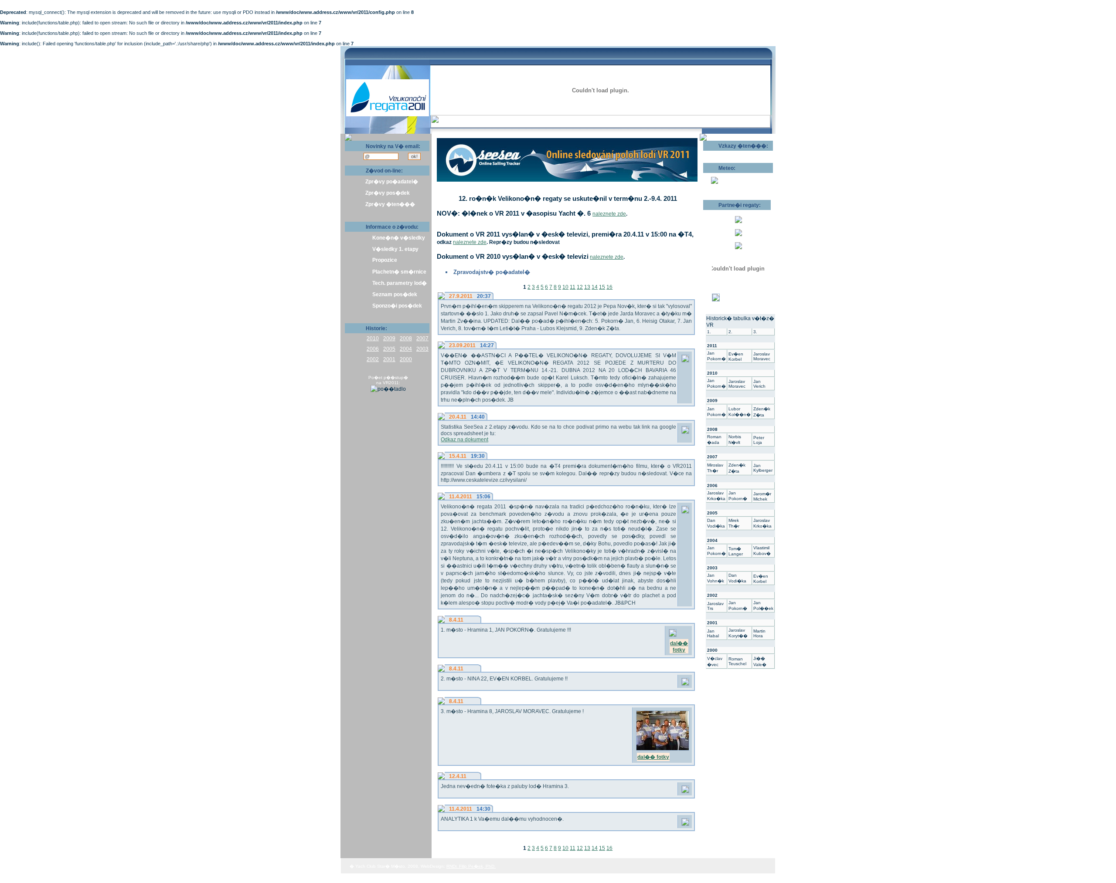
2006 (373, 349)
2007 (422, 338)
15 (602, 287)
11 (572, 287)
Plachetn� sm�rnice (399, 272)
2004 (406, 349)
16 (609, 287)
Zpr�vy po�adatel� (391, 182)
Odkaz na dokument (464, 439)
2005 (389, 349)
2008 (406, 338)
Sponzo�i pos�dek (397, 306)
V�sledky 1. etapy (395, 249)
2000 (406, 359)
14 (595, 287)
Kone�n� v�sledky (398, 238)
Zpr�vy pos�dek (387, 193)
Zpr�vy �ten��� (390, 204)
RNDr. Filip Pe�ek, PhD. (471, 866)
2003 (422, 349)
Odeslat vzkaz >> (731, 154)
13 (587, 287)
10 (565, 287)
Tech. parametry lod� (399, 283)
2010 (373, 338)
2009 (389, 338)
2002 (373, 359)
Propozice (384, 260)
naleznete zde (609, 214)
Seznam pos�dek (394, 294)
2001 (389, 359)
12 (580, 287)
